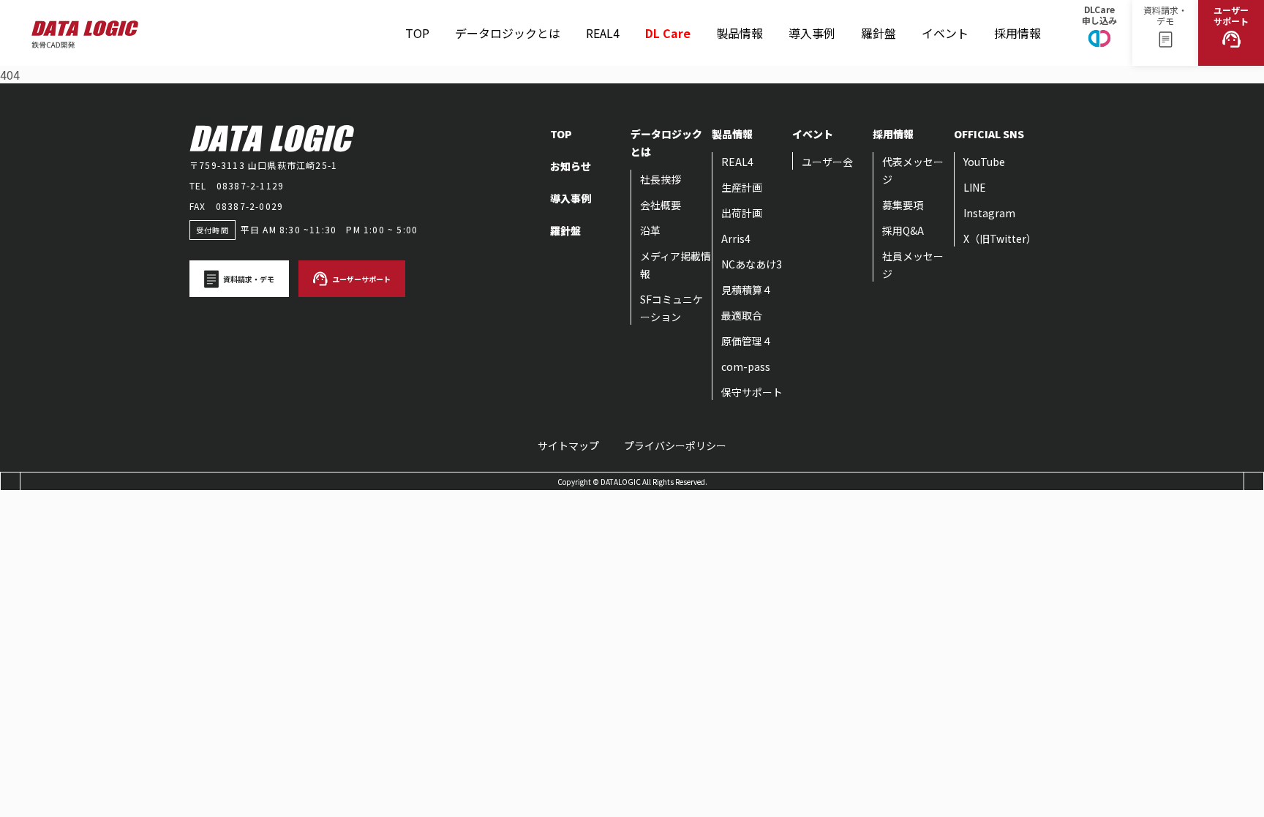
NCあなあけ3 (751, 264)
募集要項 (902, 204)
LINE (974, 187)
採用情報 (1017, 21)
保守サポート (752, 392)
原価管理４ (746, 341)
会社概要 (660, 204)
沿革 (650, 230)
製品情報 (739, 21)
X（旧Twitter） (1000, 238)
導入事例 (812, 33)
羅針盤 (878, 21)
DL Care (668, 26)
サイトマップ (568, 445)
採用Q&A (903, 230)
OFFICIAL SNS (989, 134)
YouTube (984, 161)
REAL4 (603, 21)
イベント (945, 21)
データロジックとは (507, 33)
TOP (417, 33)
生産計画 (741, 187)
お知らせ (570, 166)
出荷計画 (741, 213)
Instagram (989, 213)
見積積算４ (746, 289)
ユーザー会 (827, 161)
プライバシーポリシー (675, 445)
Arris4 (735, 238)
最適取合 (741, 315)
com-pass (745, 366)
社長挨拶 (660, 179)
